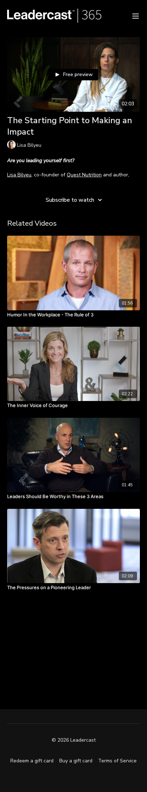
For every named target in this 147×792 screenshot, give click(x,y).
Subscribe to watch (70, 200)
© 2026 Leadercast (74, 740)
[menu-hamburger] (135, 15)
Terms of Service (117, 760)
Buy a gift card (75, 760)
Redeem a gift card (32, 760)
